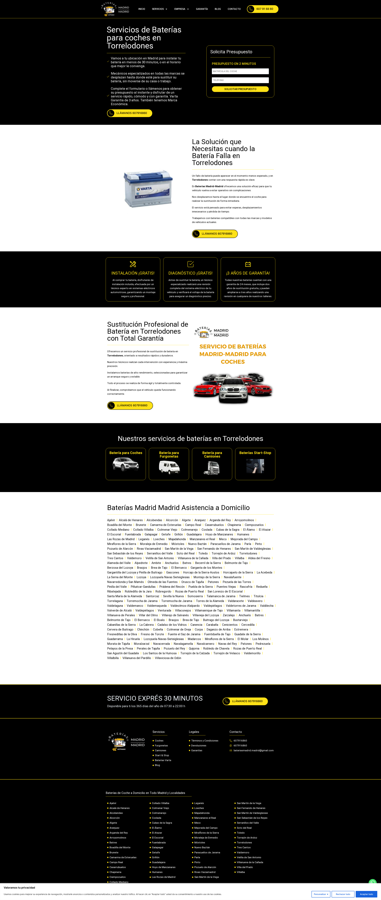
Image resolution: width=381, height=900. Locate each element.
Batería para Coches (125, 453)
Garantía (202, 9)
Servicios (158, 9)
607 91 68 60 (264, 8)
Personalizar (320, 894)
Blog (218, 9)
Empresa (179, 9)
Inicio (141, 9)
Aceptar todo (366, 894)
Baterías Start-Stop (255, 453)
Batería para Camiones (212, 454)
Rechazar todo (343, 894)
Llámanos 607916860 (132, 112)
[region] (190, 891)
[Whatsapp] (373, 883)
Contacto (234, 9)
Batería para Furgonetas (169, 454)
